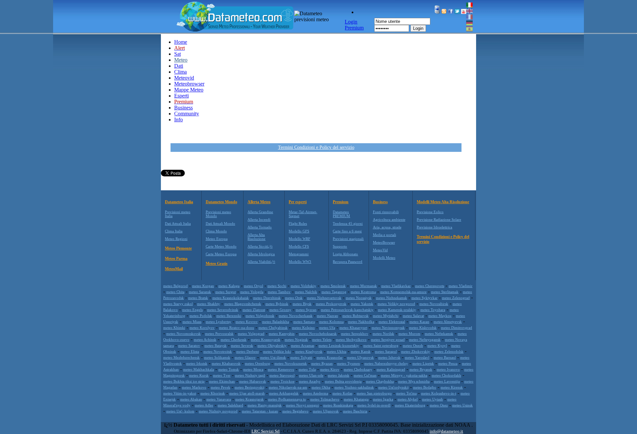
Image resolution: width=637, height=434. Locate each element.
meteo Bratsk (198, 298)
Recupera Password (347, 262)
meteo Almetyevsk (448, 322)
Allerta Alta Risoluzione (256, 237)
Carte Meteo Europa (221, 254)
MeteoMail (174, 269)
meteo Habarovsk (252, 381)
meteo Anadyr (309, 381)
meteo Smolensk (333, 286)
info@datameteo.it (446, 431)
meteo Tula (307, 369)
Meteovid (184, 78)
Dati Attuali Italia (178, 223)
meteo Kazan (419, 322)
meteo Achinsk (205, 339)
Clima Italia (173, 231)
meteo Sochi (276, 286)
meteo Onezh (413, 345)
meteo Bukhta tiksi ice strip (184, 381)
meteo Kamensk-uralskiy (397, 310)
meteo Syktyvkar (424, 298)
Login (418, 28)
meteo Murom (409, 334)
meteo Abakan (191, 399)
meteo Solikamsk (217, 357)
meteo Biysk (302, 304)
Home (180, 42)
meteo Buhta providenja (343, 381)
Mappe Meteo (188, 90)
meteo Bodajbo (424, 387)
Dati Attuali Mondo (220, 223)
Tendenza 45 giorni (348, 223)
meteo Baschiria (355, 411)
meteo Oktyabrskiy (272, 345)
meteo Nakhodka (361, 322)
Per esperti (298, 202)
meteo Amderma (315, 393)
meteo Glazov (245, 357)
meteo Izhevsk (389, 357)
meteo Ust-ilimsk (273, 357)
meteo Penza (448, 363)
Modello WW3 (300, 262)
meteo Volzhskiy (303, 286)
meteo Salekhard (230, 405)
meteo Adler (204, 405)
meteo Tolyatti (301, 357)
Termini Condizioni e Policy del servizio (316, 147)
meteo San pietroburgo (374, 393)
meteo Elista (189, 351)
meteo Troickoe (282, 381)
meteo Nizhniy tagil (250, 375)
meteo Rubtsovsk (355, 316)
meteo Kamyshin (282, 334)
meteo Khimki (174, 328)
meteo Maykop (440, 316)
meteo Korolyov (202, 328)
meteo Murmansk (363, 286)
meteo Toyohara (432, 310)
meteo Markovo (194, 387)
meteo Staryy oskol (178, 304)
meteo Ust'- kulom (180, 411)
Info (178, 119)
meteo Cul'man (365, 375)
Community (186, 113)
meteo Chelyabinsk (273, 328)
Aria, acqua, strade (387, 227)
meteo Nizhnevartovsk (324, 298)
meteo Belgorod (175, 286)
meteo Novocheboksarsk (318, 334)
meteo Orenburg (257, 363)
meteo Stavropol (282, 375)
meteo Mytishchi (385, 316)
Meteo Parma (176, 258)
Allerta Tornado (260, 227)
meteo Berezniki (228, 316)
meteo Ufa (327, 328)
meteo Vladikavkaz (396, 286)
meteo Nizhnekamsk (391, 298)
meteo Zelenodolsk (448, 351)
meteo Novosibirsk (433, 304)
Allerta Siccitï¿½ (260, 246)
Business (183, 107)
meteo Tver (222, 375)
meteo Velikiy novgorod (396, 304)
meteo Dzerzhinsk (267, 298)
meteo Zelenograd (456, 298)
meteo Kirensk (452, 387)
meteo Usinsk (462, 405)
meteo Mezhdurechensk (181, 357)
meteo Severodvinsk (222, 310)
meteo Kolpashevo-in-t (438, 393)
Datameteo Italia (179, 202)
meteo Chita (175, 292)
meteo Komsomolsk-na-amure (403, 292)
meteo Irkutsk (196, 363)
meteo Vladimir (460, 286)
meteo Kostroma (363, 292)
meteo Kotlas (342, 393)
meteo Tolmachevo (324, 399)
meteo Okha (321, 387)
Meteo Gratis (217, 263)
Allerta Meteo (259, 202)
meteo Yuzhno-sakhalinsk (354, 387)
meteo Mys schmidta (414, 381)
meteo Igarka (383, 399)
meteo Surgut (225, 292)
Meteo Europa (217, 239)
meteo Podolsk (200, 316)
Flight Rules (298, 223)
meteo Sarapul (386, 351)
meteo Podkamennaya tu (287, 399)
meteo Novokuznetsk (290, 363)
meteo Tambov (279, 292)
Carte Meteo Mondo (221, 246)
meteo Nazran (327, 316)
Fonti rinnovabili (386, 212)
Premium (340, 202)
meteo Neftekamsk (439, 334)
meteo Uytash (432, 399)
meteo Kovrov (247, 322)
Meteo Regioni (176, 239)
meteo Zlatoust (254, 310)
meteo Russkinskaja (338, 405)
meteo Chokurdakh (446, 375)
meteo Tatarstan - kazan (260, 411)
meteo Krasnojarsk (249, 399)
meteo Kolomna (331, 322)
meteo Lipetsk (423, 363)
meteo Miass (191, 322)
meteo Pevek (220, 387)
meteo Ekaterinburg (410, 405)
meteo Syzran (306, 310)
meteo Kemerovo (281, 369)
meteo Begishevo (295, 411)
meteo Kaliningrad (391, 369)
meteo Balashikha (275, 322)
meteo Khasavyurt (353, 328)
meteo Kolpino (303, 328)
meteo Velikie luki (277, 351)
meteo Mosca (253, 369)
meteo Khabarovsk (226, 363)
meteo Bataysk (215, 345)
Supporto (340, 246)
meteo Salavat (413, 316)
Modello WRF (299, 239)
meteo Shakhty (208, 304)
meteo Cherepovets (429, 286)
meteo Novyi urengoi (302, 405)
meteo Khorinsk (212, 393)
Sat (177, 54)
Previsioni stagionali (348, 239)
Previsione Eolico (430, 212)
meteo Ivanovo (448, 369)
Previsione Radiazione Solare (439, 219)
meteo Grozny (280, 310)
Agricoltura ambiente (389, 219)
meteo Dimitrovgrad (456, 328)
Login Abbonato (345, 254)
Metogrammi (299, 254)
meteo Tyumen (348, 363)
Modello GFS (299, 231)
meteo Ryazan (322, 363)
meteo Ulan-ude (311, 375)
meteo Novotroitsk (217, 351)
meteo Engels (192, 310)
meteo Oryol (253, 286)
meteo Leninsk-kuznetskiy (338, 345)
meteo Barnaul (445, 357)
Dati (178, 66)
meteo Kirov (329, 369)
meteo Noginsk (296, 339)
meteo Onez (439, 405)
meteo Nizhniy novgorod (218, 411)
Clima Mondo (216, 231)
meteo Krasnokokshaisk (230, 298)
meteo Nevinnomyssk (388, 328)
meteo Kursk (199, 375)
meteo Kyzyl (437, 345)
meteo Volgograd (251, 334)
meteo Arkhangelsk (284, 393)
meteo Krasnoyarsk (265, 339)
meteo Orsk (294, 298)
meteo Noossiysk (359, 298)
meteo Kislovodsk (423, 328)
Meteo (180, 60)
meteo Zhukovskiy (415, 351)
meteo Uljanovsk (326, 411)
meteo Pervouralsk (219, 334)
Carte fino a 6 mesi (347, 231)
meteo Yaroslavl (417, 357)
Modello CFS (299, 246)
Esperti (181, 95)
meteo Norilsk (383, 334)
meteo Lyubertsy (218, 322)
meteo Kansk (361, 351)
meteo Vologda (251, 292)
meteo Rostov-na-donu (236, 328)
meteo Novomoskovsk (183, 334)
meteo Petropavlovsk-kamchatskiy (347, 310)
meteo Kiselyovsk (308, 351)
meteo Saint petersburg (380, 345)
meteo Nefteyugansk (425, 339)
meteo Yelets (321, 339)
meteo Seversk (242, 345)
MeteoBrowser (384, 242)
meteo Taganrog (333, 292)
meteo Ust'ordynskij (393, 387)
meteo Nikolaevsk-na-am (288, 387)
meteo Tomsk (228, 369)
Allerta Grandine (260, 212)
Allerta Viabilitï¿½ (261, 262)
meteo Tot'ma (406, 393)
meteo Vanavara (218, 399)
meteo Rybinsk (276, 304)
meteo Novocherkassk (296, 316)
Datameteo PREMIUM (341, 214)
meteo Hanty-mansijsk (265, 405)
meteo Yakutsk (362, 304)
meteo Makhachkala (198, 369)
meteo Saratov (189, 345)
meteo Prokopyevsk (331, 304)
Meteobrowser (189, 84)
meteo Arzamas (302, 345)
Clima (180, 72)
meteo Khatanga (356, 399)
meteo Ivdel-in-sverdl (373, 405)
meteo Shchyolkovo (351, 339)
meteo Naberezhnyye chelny (386, 363)
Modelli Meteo (384, 258)
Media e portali (384, 235)
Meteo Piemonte (178, 248)
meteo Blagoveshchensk (242, 304)
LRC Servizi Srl (265, 431)
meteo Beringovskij (249, 387)
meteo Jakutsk (338, 375)
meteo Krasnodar (330, 357)
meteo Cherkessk (234, 339)
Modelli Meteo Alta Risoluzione (443, 202)
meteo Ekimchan (222, 381)
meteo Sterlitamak (445, 292)
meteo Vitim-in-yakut (179, 393)
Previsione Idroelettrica (434, 227)
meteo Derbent (247, 351)
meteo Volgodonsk (260, 316)
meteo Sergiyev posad (388, 339)
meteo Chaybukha (380, 381)
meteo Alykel (407, 399)
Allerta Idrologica (261, 254)
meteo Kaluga (229, 286)
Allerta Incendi (259, 219)
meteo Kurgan (203, 286)
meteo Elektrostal (392, 322)
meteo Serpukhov (354, 334)
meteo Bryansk (420, 369)
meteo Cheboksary (358, 369)
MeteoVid (380, 250)
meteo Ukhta (336, 351)
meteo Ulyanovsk (360, 357)
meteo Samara (304, 322)
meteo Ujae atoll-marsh (247, 393)
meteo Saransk (200, 292)
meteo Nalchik (306, 292)
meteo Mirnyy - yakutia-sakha (404, 375)
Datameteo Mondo (221, 202)
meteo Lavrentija (447, 381)
